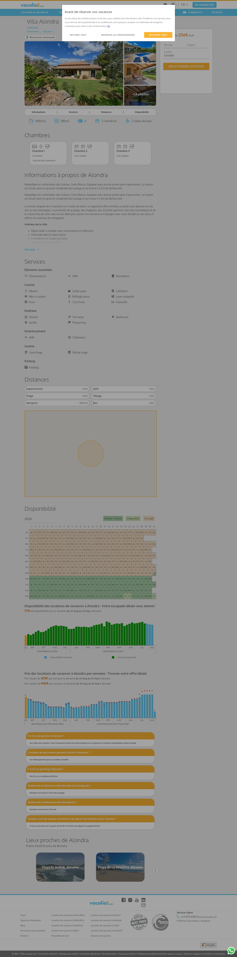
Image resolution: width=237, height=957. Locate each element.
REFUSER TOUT (78, 34)
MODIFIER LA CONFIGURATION (118, 34)
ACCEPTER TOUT (158, 34)
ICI (109, 26)
